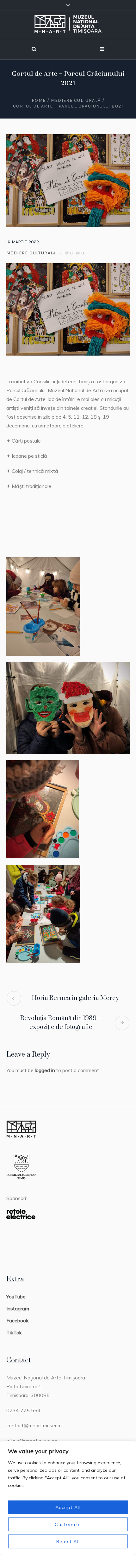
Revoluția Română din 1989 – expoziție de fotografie (61, 1022)
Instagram (17, 1308)
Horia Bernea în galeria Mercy (75, 998)
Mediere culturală (76, 100)
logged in (45, 1070)
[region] (68, 1498)
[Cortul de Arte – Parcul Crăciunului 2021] (68, 180)
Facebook (17, 1320)
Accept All (68, 1507)
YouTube (16, 1296)
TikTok (14, 1332)
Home (39, 100)
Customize (68, 1524)
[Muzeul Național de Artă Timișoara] (68, 24)
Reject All (68, 1541)
